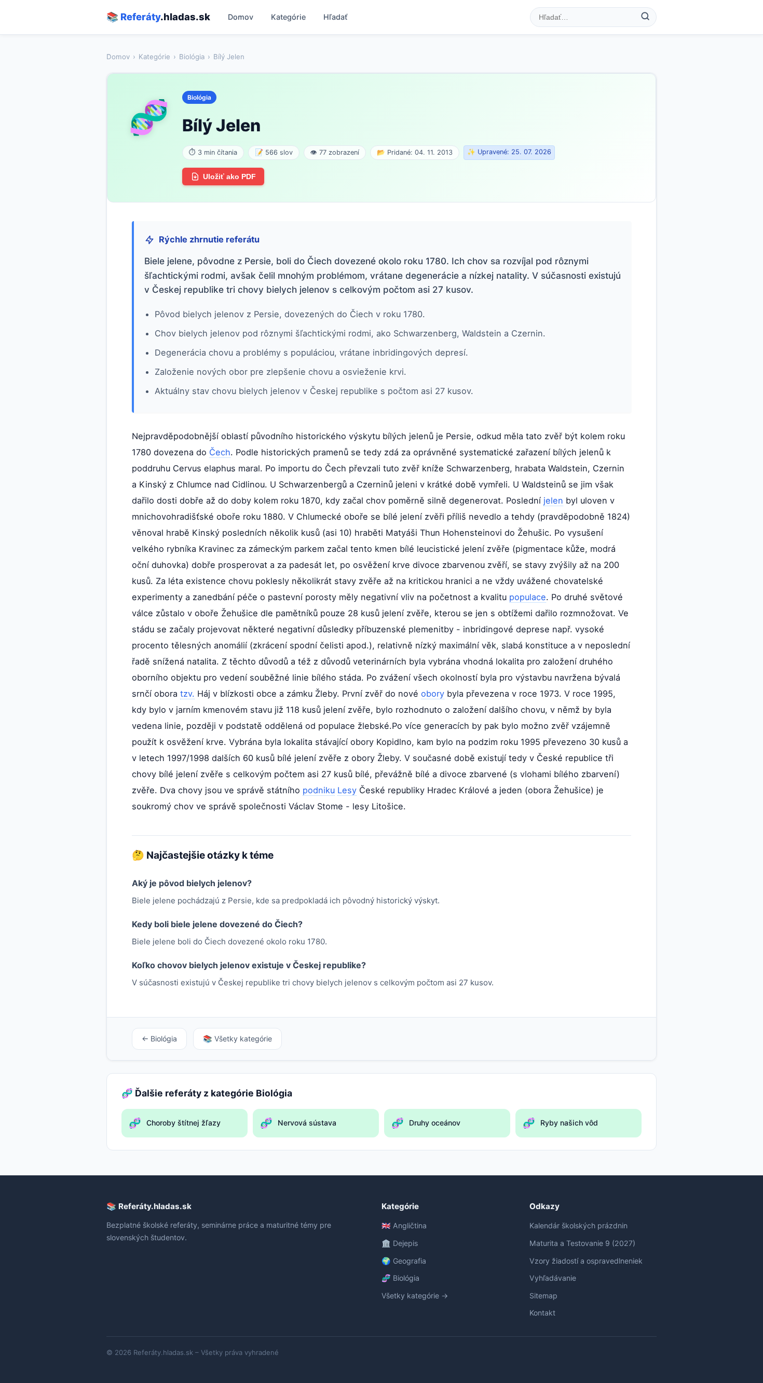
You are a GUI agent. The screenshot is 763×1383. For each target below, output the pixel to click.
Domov (240, 16)
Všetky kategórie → (415, 1295)
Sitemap (543, 1295)
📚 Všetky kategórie (237, 1038)
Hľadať (335, 16)
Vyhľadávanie (552, 1277)
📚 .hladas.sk (158, 16)
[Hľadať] (645, 17)
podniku (319, 790)
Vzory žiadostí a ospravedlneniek (586, 1260)
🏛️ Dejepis (400, 1243)
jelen (553, 500)
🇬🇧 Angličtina (404, 1225)
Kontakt (542, 1312)
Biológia (192, 56)
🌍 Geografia (404, 1260)
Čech (219, 452)
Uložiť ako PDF (229, 176)
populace (527, 597)
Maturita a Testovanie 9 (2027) (582, 1243)
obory (432, 693)
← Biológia (159, 1038)
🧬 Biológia (400, 1277)
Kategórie (288, 16)
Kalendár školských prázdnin (578, 1225)
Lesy (347, 790)
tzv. (187, 693)
